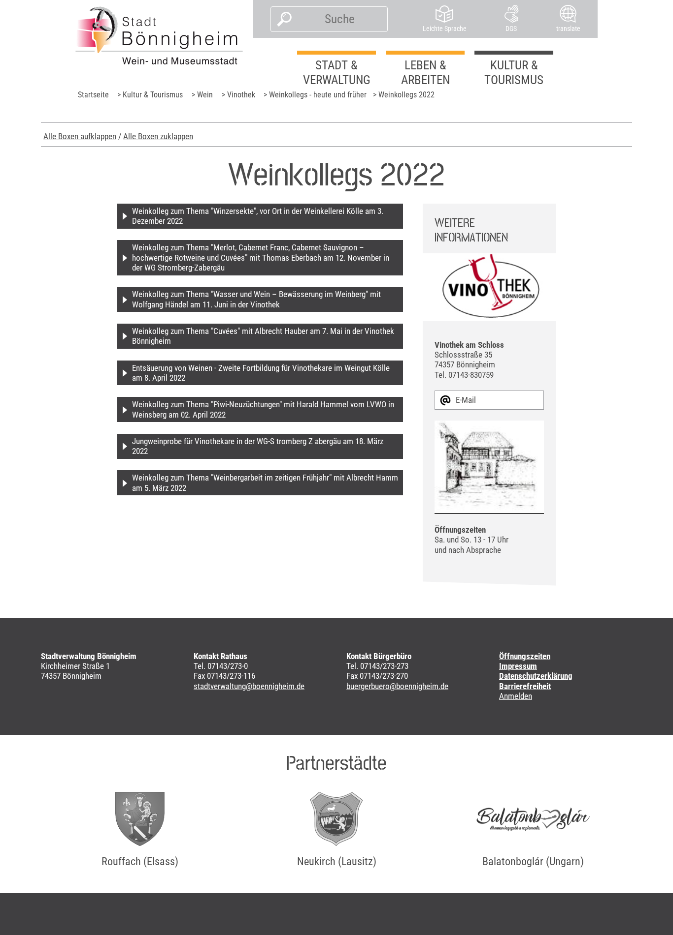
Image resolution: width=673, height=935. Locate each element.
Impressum (518, 666)
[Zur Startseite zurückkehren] (159, 35)
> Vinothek (238, 94)
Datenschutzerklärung (535, 676)
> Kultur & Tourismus (150, 94)
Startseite (93, 94)
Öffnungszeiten (524, 656)
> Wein (202, 94)
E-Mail (466, 400)
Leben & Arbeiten (425, 72)
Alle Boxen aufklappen (79, 136)
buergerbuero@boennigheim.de (397, 686)
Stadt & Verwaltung (336, 72)
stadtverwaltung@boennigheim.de (249, 686)
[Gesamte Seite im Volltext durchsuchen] (281, 19)
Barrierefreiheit (525, 686)
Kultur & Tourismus (513, 72)
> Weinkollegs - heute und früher (315, 94)
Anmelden (515, 696)
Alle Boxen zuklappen (158, 136)
